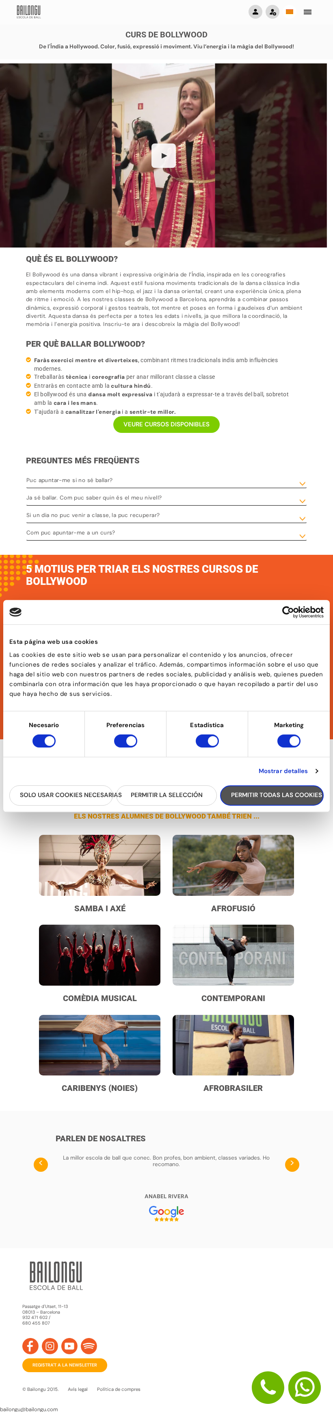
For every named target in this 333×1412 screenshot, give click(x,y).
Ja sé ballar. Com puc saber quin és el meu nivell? (94, 497)
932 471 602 (35, 1317)
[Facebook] (30, 1346)
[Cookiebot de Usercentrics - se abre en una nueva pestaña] (288, 612)
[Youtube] (69, 1346)
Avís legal (78, 1389)
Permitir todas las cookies (276, 795)
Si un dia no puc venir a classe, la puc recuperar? (93, 515)
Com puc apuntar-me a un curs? (70, 532)
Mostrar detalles (283, 771)
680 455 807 (36, 1323)
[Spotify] (89, 1346)
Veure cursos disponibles (166, 424)
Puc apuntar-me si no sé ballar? (69, 480)
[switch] (125, 744)
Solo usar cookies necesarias (66, 795)
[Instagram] (50, 1346)
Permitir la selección (167, 795)
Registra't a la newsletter (64, 1365)
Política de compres (119, 1389)
